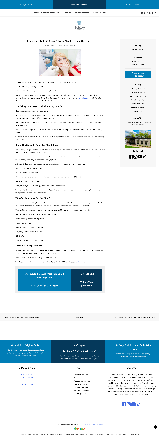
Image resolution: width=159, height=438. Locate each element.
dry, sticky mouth (84, 98)
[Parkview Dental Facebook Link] (131, 158)
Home (36, 13)
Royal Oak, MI (27, 5)
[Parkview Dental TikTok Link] (144, 158)
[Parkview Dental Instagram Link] (135, 158)
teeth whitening (17, 353)
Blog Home (79, 317)
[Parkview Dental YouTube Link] (140, 158)
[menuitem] (36, 12)
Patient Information (50, 13)
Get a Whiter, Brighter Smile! (25, 345)
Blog (105, 13)
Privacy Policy (82, 424)
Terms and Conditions (92, 424)
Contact (97, 13)
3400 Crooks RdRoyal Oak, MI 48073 (27, 376)
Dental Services (82, 13)
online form (80, 262)
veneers (143, 357)
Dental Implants (79, 345)
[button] (142, 12)
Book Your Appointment (80, 5)
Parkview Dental (71, 45)
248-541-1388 (133, 5)
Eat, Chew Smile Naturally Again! (79, 351)
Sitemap (100, 424)
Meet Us (67, 13)
